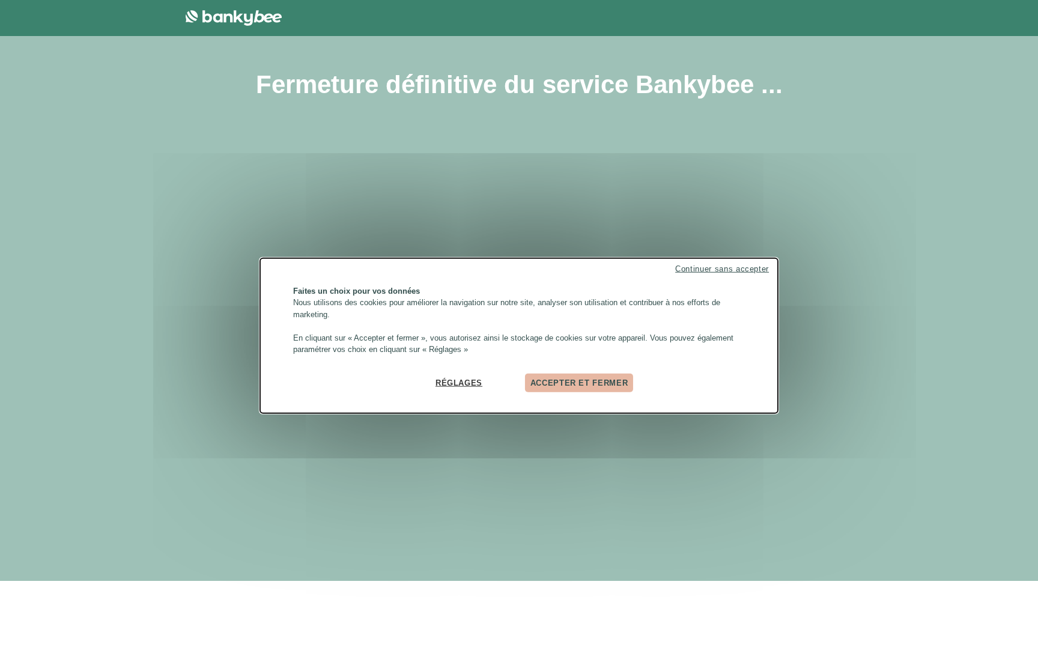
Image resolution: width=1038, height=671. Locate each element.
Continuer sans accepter (722, 268)
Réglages (459, 382)
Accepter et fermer (579, 382)
